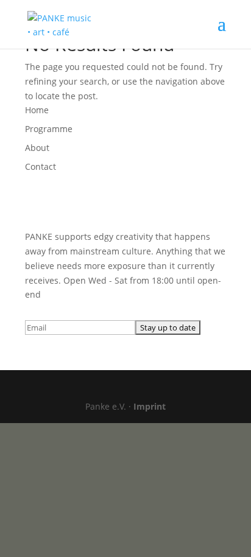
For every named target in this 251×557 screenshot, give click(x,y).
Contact (40, 166)
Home (37, 110)
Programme (48, 129)
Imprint (149, 406)
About (37, 147)
